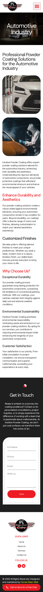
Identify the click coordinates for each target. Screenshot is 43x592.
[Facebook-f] (19, 561)
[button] (37, 5)
